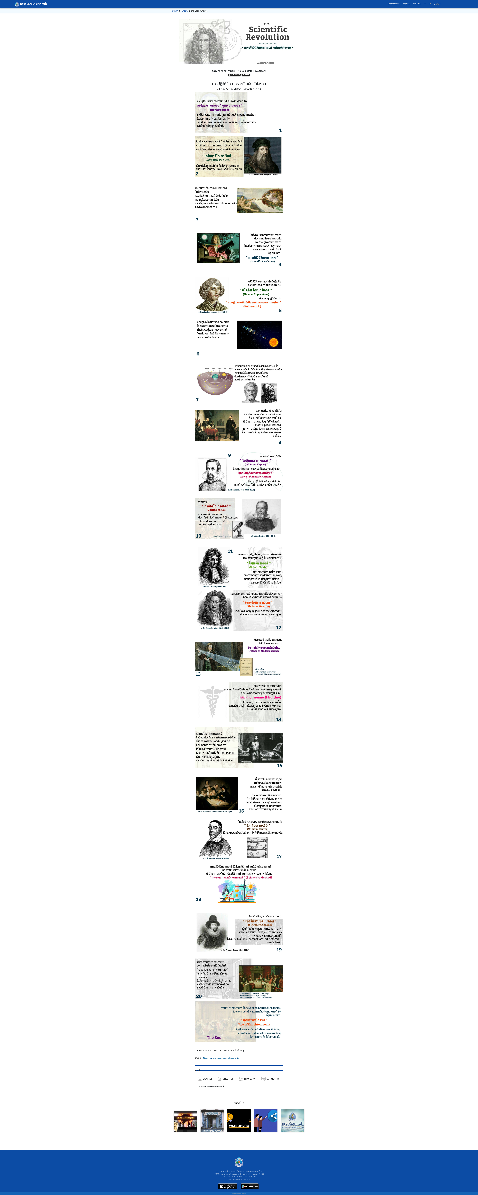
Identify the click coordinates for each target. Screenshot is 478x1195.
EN (430, 3)
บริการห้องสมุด (394, 3)
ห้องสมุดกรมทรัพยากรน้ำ (33, 4)
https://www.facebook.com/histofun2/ (220, 1058)
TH (425, 3)
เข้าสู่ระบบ (406, 3)
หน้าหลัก (174, 10)
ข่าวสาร (184, 10)
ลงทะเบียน (417, 3)
